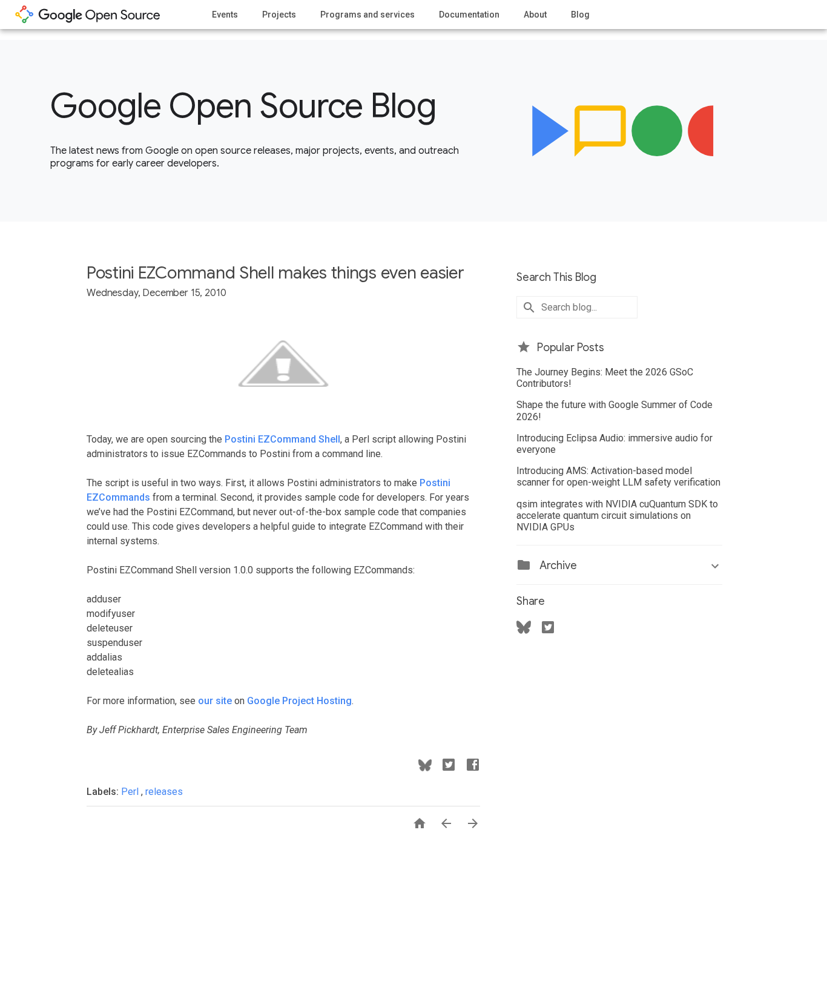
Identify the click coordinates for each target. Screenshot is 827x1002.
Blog (580, 14)
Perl (131, 791)
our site (215, 701)
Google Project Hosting (299, 701)
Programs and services (367, 14)
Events (225, 14)
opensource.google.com (87, 14)
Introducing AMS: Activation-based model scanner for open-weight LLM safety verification (618, 476)
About (535, 14)
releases (164, 791)
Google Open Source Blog (243, 106)
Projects (279, 14)
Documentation (469, 14)
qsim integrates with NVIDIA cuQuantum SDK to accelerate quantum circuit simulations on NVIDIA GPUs (617, 515)
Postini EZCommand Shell (282, 439)
